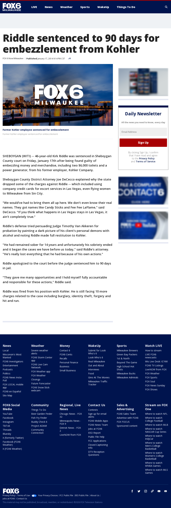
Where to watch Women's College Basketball (154, 455)
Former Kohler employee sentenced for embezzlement (36, 129)
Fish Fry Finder (39, 417)
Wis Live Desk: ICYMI (156, 361)
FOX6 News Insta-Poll (12, 379)
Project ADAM (39, 425)
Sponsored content (127, 425)
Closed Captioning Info (98, 446)
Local (6, 350)
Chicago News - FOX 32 (71, 415)
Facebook (8, 417)
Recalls (63, 358)
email (165, 491)
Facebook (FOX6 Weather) (12, 443)
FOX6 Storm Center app (41, 359)
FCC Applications (97, 440)
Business (64, 366)
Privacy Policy (147, 158)
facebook (132, 491)
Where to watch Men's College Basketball (153, 445)
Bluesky (7, 433)
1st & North (123, 358)
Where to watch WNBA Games (153, 464)
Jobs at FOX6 (95, 428)
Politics (6, 373)
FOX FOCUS (123, 421)
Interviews (93, 369)
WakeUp (94, 346)
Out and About (96, 365)
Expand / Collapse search (166, 7)
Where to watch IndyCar (153, 437)
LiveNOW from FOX (155, 369)
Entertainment (10, 365)
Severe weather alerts (39, 352)
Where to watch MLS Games (156, 471)
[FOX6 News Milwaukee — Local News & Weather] (14, 7)
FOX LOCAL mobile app (13, 386)
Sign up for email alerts (97, 415)
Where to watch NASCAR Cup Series (155, 430)
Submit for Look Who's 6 (97, 352)
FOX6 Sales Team (126, 413)
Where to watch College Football (154, 419)
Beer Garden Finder (41, 413)
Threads (7, 429)
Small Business (68, 370)
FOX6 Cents (66, 354)
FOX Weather (38, 375)
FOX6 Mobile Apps (98, 420)
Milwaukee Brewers (127, 350)
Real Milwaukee (96, 361)
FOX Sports (151, 377)
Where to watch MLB (156, 424)
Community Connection (37, 431)
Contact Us (96, 405)
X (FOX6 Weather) (12, 448)
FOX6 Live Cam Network (39, 366)
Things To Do (38, 409)
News (7, 346)
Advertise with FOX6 (127, 417)
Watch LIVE (153, 346)
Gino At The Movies (99, 377)
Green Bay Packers (127, 354)
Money (65, 346)
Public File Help (96, 436)
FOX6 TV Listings (154, 365)
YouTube (7, 413)
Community (40, 405)
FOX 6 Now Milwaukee (13, 58)
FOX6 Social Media (11, 407)
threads (152, 491)
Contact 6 (65, 350)
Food (91, 373)
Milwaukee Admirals (127, 377)
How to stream (153, 350)
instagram (145, 491)
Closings (35, 379)
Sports (122, 346)
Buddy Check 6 (39, 421)
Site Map (7, 395)
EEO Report (94, 432)
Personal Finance (69, 362)
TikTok (6, 425)
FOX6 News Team (98, 424)
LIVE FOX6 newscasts (150, 356)
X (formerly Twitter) (13, 437)
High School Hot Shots (125, 368)
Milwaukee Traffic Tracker (97, 383)
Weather (37, 346)
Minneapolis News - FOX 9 (70, 422)
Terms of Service (145, 161)
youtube (159, 491)
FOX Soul (150, 381)
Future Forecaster (41, 383)
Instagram (8, 421)
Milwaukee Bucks (126, 373)
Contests (93, 409)
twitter (139, 491)
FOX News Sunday (155, 385)
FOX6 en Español (12, 391)
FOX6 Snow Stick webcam (40, 389)
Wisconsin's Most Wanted (12, 356)
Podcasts (8, 369)
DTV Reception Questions (96, 453)
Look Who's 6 (95, 357)
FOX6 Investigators (13, 361)
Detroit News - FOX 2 (70, 429)
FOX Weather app (40, 371)
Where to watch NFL (156, 413)
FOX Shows (151, 389)
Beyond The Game (127, 362)
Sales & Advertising (125, 407)
